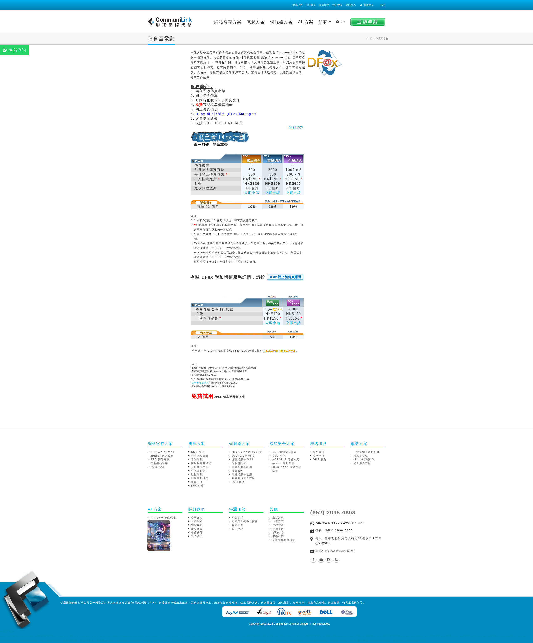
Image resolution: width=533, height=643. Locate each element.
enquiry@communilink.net (339, 551)
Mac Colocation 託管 (247, 452)
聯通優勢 (324, 5)
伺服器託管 (239, 463)
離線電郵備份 (200, 478)
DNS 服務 (319, 459)
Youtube (321, 559)
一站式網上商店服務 (367, 452)
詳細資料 (296, 127)
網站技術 (197, 525)
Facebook (313, 559)
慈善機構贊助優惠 (284, 540)
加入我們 (197, 536)
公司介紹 (197, 517)
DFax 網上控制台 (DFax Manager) (226, 114)
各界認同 (237, 525)
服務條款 (197, 528)
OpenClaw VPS (243, 455)
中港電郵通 (198, 470)
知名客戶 (237, 517)
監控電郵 (197, 474)
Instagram (329, 559)
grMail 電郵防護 (283, 463)
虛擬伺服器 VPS (243, 459)
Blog (336, 559)
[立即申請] (367, 21)
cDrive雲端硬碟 (364, 459)
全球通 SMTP (200, 467)
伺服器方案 (281, 22)
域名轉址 (319, 455)
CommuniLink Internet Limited (291, 623)
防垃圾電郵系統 (201, 463)
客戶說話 (237, 528)
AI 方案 (306, 22)
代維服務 (237, 470)
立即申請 (251, 193)
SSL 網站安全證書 (284, 452)
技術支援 (337, 5)
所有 (324, 22)
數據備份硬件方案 (243, 478)
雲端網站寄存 (159, 463)
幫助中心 (351, 5)
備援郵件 (197, 482)
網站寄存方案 (228, 22)
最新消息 (278, 517)
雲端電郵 (197, 459)
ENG (382, 5)
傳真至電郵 (361, 455)
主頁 (369, 38)
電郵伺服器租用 (242, 474)
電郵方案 (256, 22)
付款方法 (311, 5)
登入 (343, 22)
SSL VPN (279, 455)
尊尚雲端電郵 (200, 455)
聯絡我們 (297, 5)
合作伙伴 (197, 532)
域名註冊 (319, 452)
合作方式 (278, 521)
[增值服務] (157, 467)
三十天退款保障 (200, 383)
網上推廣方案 (362, 463)
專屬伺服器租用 (242, 467)
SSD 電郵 (197, 452)
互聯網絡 (197, 521)
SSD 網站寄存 (160, 459)
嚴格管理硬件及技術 (245, 521)
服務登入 (369, 5)
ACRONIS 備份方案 (285, 459)
